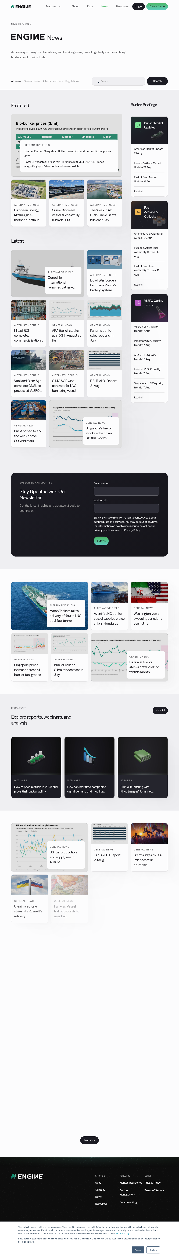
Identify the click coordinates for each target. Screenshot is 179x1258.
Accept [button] (138, 1249)
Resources (122, 6)
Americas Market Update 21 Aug (148, 151)
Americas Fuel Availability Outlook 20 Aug (148, 235)
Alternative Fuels (53, 81)
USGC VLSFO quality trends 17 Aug (146, 328)
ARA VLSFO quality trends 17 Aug (145, 357)
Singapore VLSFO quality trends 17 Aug (148, 385)
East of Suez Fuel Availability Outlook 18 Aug (146, 270)
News (104, 6)
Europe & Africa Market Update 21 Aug (147, 165)
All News (16, 81)
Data (90, 6)
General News (32, 81)
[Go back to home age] (21, 6)
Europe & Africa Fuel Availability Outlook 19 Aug (146, 252)
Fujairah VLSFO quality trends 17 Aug (147, 371)
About (75, 6)
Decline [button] (153, 1249)
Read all (138, 191)
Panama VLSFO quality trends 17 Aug (147, 342)
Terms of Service (154, 1190)
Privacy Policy (122, 1233)
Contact (100, 1189)
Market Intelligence (131, 1182)
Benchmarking (128, 1202)
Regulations (72, 81)
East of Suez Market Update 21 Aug (145, 179)
